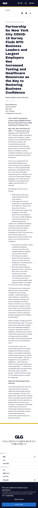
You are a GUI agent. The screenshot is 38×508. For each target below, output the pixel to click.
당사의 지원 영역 (4, 467)
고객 (4, 460)
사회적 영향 (6, 463)
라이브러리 (5, 476)
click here (11, 179)
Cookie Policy (9, 495)
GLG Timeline (10, 111)
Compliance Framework (13, 113)
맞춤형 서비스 (6, 473)
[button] (22, 13)
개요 (4, 470)
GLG (19, 163)
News (8, 22)
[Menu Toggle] (31, 3)
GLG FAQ (9, 109)
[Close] (36, 485)
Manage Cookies (19, 499)
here (28, 285)
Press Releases (17, 22)
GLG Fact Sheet (11, 107)
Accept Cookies (19, 504)
